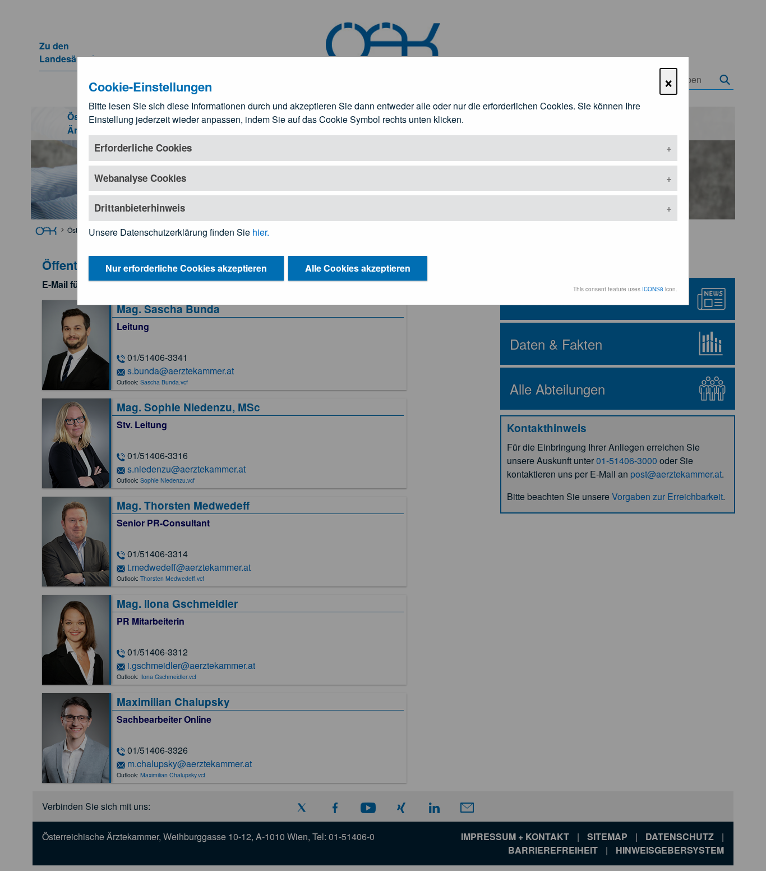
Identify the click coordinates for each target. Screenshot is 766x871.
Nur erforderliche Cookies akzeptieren (186, 268)
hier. (260, 232)
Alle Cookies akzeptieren (357, 268)
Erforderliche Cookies (143, 147)
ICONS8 (652, 289)
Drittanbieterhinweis (139, 207)
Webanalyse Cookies (140, 178)
